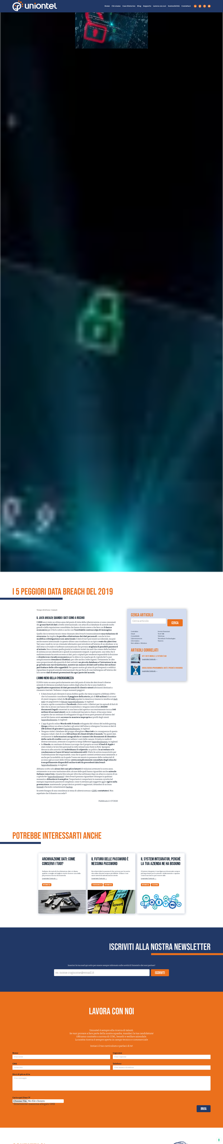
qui (103, 782)
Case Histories (128, 6)
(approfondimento (49, 720)
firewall (40, 787)
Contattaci (186, 6)
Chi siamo (116, 6)
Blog (139, 6)
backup (69, 787)
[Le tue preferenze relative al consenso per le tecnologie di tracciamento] (219, 1140)
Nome (15, 1053)
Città (14, 1064)
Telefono (117, 1064)
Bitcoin (64, 702)
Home (107, 6)
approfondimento (76, 702)
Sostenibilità (174, 6)
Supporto (147, 6)
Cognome (117, 1053)
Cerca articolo (142, 615)
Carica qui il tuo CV (21, 1098)
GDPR (94, 791)
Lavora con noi (159, 6)
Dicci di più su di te (21, 1074)
